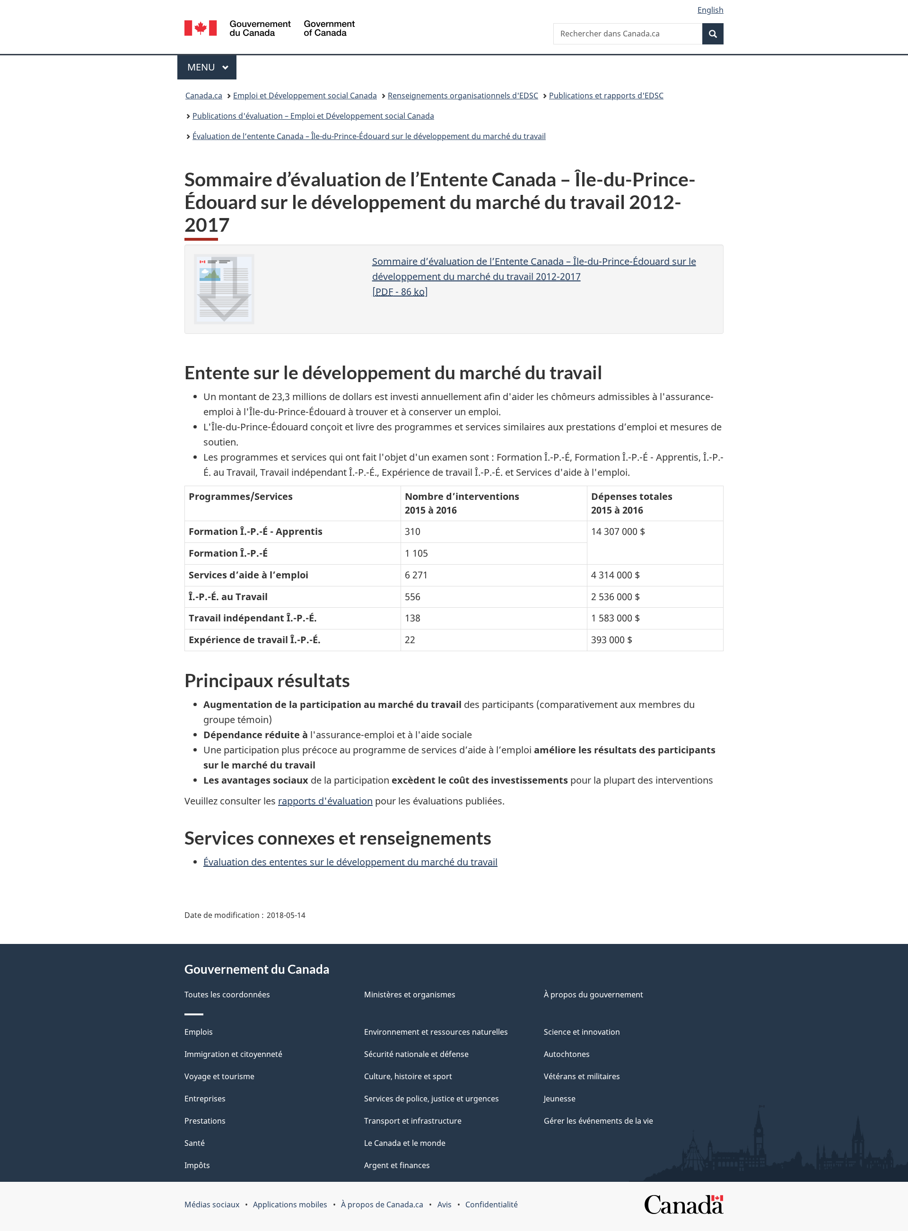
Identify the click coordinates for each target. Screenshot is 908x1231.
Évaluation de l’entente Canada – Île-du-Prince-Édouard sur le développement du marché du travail (369, 136)
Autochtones (567, 1054)
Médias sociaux (211, 1204)
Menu (211, 67)
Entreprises (205, 1098)
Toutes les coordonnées (227, 994)
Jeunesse (560, 1098)
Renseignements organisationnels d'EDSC (463, 95)
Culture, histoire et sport (408, 1076)
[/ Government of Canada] (269, 29)
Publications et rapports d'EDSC (606, 95)
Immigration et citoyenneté (233, 1054)
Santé (194, 1143)
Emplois (198, 1032)
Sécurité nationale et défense (416, 1054)
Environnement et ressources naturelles (436, 1032)
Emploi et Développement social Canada (305, 95)
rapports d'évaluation (325, 800)
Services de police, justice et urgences (431, 1098)
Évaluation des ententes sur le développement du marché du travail (350, 862)
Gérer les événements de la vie (598, 1121)
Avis (444, 1204)
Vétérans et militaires (582, 1076)
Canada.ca (203, 95)
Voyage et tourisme (219, 1076)
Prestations (205, 1121)
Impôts (197, 1165)
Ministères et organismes (409, 994)
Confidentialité (491, 1204)
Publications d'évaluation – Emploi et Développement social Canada (313, 116)
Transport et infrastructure (413, 1121)
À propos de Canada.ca (382, 1204)
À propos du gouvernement (593, 994)
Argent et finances (397, 1165)
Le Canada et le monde (404, 1143)
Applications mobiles (290, 1204)
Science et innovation (582, 1032)
